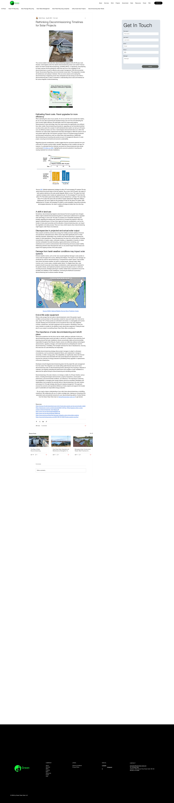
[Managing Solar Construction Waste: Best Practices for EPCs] (83, 441)
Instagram (109, 767)
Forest (47, 774)
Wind (47, 768)
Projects (48, 770)
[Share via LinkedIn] (43, 421)
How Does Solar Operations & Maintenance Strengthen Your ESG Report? (61, 450)
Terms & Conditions (77, 765)
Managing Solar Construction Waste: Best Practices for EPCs (83, 450)
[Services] (67, 767)
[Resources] (67, 773)
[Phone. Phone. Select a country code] (125, 52)
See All (91, 433)
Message (125, 56)
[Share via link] (46, 421)
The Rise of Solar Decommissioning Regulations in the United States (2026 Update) (37, 450)
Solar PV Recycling (13, 8)
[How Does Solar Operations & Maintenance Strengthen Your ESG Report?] (61, 441)
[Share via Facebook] (36, 421)
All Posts (3, 8)
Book (47, 771)
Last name (126, 37)
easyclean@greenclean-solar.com (138, 765)
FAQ (47, 776)
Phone (125, 49)
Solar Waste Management (43, 8)
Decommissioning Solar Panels (96, 8)
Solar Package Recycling (27, 8)
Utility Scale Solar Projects (79, 8)
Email (124, 43)
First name (126, 31)
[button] (125, 3)
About (47, 765)
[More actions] (85, 18)
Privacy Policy (75, 767)
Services (48, 767)
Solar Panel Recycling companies (60, 8)
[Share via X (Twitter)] (39, 421)
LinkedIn (104, 765)
